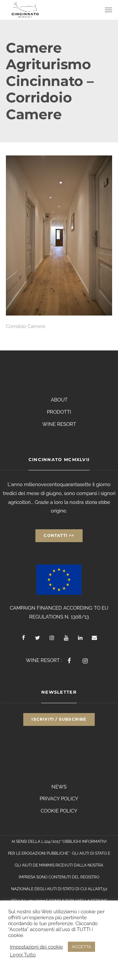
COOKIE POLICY (59, 811)
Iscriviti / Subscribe (58, 719)
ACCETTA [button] (81, 946)
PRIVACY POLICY (59, 799)
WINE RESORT (59, 424)
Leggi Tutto (23, 954)
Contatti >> (59, 535)
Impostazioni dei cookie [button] (36, 947)
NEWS (59, 787)
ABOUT (59, 400)
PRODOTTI (59, 412)
